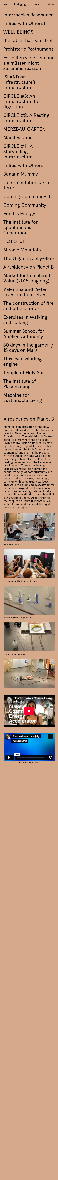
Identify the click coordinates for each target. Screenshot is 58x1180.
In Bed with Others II (25, 24)
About (51, 4)
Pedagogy (20, 4)
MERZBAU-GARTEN (24, 129)
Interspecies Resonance (28, 15)
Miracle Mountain (22, 250)
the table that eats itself (28, 41)
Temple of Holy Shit (24, 373)
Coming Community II (26, 197)
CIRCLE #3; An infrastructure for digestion (21, 102)
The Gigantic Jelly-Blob (28, 259)
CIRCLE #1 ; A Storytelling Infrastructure (18, 152)
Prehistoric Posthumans (28, 49)
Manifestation (18, 138)
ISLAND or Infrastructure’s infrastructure (19, 83)
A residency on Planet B (28, 267)
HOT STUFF (15, 242)
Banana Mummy (20, 174)
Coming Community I (26, 205)
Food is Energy (19, 214)
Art (5, 4)
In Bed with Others (23, 166)
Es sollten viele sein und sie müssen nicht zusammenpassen (29, 63)
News (36, 4)
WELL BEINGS (18, 32)
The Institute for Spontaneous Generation (20, 228)
